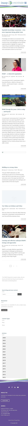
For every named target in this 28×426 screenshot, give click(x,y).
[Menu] (25, 2)
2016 (4, 366)
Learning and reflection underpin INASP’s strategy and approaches (14, 241)
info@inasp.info (6, 415)
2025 (4, 340)
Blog (3, 322)
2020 (4, 354)
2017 (4, 363)
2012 (4, 377)
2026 (4, 337)
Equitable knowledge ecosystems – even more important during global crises (13, 31)
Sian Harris (13, 114)
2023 (4, 346)
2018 (4, 360)
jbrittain (13, 76)
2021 (4, 352)
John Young (12, 34)
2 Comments (19, 76)
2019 (4, 357)
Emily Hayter (13, 208)
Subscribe (4, 310)
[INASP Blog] (13, 7)
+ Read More (23, 52)
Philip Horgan (15, 245)
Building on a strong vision (10, 167)
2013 (4, 374)
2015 (4, 369)
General (21, 34)
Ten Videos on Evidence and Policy (12, 206)
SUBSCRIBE (5, 400)
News (3, 325)
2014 (4, 371)
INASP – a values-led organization (12, 74)
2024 (4, 343)
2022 (4, 349)
